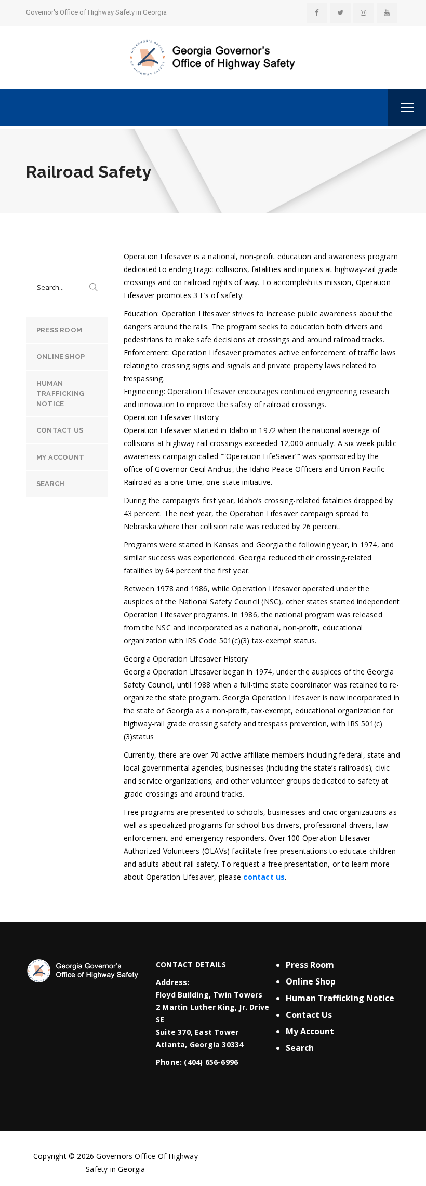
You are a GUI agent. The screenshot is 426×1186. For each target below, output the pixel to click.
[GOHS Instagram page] (363, 13)
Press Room (59, 330)
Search (50, 484)
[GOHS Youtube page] (387, 13)
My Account (60, 457)
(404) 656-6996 (211, 1062)
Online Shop (60, 356)
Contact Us (59, 430)
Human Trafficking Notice (60, 394)
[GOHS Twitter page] (340, 13)
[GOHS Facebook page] (317, 13)
